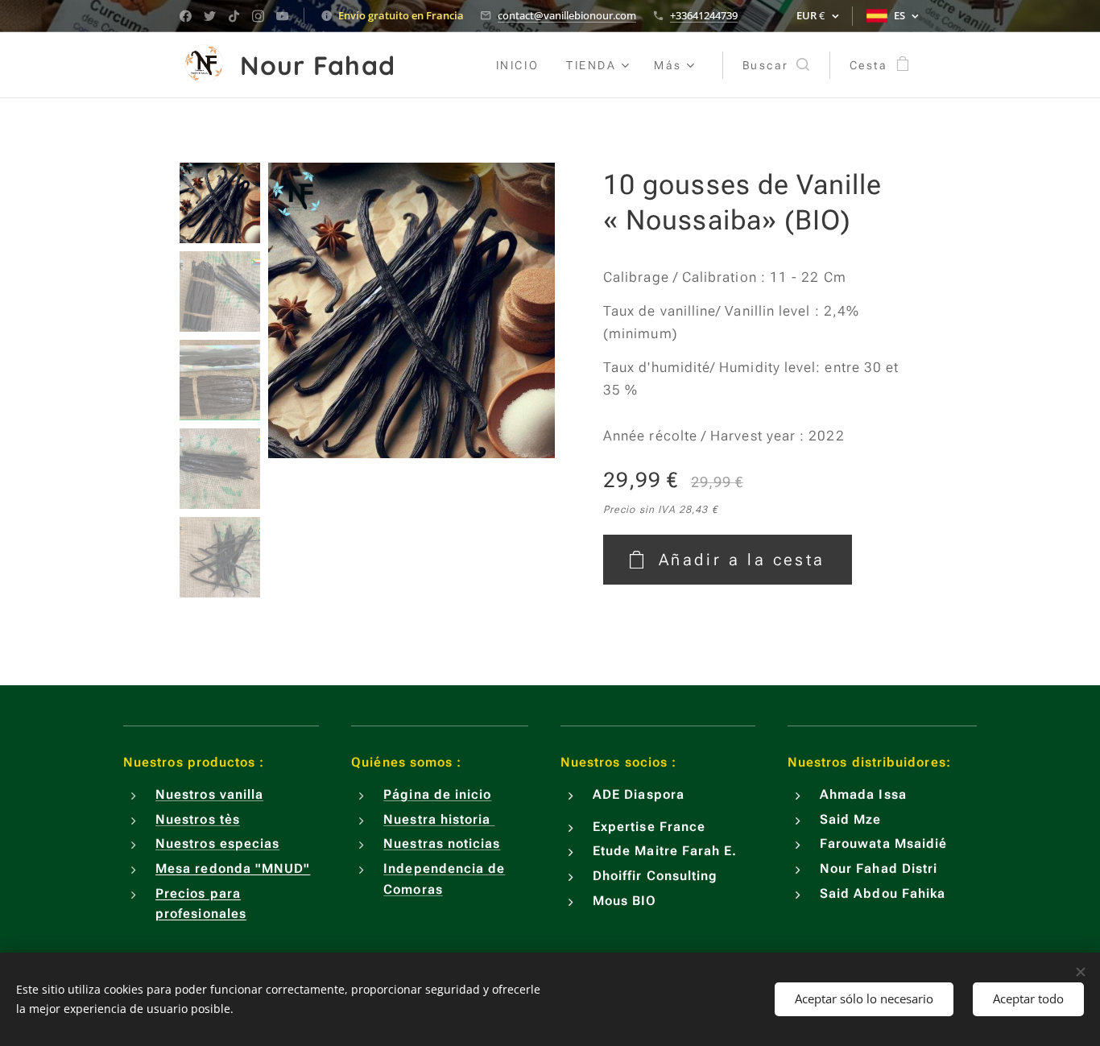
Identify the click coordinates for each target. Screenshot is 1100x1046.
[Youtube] (282, 16)
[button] (775, 65)
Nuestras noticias (441, 843)
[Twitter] (210, 16)
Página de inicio (437, 794)
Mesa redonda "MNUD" (232, 868)
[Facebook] (186, 16)
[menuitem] (517, 65)
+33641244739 (704, 15)
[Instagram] (258, 16)
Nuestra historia (438, 819)
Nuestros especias (217, 843)
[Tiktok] (234, 16)
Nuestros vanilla (209, 794)
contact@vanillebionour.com (567, 15)
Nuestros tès (197, 819)
